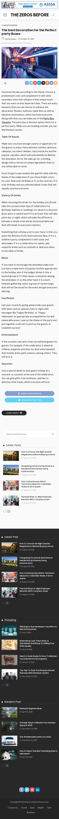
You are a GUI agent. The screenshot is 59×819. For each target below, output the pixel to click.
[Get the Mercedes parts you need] (9, 741)
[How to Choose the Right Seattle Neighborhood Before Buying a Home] (11, 456)
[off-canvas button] (5, 15)
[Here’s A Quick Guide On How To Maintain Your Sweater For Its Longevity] (9, 660)
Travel (24, 807)
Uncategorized (10, 25)
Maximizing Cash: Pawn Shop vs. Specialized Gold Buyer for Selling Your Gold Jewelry (37, 643)
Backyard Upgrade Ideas (31, 708)
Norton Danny (11, 39)
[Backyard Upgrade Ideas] (9, 712)
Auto (32, 807)
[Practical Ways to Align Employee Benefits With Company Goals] (11, 501)
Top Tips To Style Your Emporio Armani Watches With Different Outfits (37, 671)
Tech (49, 807)
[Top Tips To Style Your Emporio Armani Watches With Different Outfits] (9, 674)
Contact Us (13, 807)
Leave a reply (12, 413)
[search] (53, 15)
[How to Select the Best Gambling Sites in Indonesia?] (9, 755)
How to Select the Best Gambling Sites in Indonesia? (38, 752)
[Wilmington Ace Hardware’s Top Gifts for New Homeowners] (9, 630)
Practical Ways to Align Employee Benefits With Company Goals (36, 498)
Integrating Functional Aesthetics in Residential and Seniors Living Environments (37, 469)
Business (31, 812)
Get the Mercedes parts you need (35, 736)
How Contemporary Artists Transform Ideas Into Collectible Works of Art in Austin (36, 484)
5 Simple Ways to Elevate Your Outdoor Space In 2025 (38, 724)
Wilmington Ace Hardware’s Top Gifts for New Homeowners (38, 628)
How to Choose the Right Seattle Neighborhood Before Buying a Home (38, 453)
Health (41, 807)
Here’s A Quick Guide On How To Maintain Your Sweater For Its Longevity (38, 657)
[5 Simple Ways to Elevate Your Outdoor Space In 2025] (9, 726)
